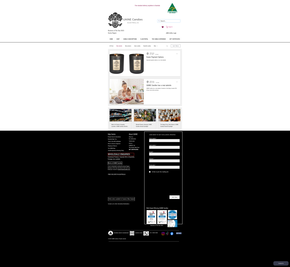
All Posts (111, 46)
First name (152, 138)
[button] (167, 46)
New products (128, 46)
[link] (170, 27)
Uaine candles (137, 46)
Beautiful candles (147, 46)
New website (119, 46)
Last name (152, 145)
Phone (151, 158)
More (155, 46)
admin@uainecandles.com (124, 169)
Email (151, 152)
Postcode (152, 165)
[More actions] (177, 54)
